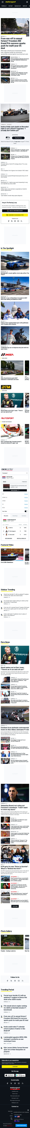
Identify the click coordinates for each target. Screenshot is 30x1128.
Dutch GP (9, 476)
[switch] (26, 511)
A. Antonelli (11, 534)
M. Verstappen (12, 531)
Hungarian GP (11, 519)
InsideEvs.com (15, 1091)
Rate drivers (8, 538)
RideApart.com (15, 1102)
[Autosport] (7, 418)
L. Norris (10, 527)
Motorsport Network (12, 1125)
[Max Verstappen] (6, 531)
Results (26, 494)
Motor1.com (15, 1093)
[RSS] (21, 221)
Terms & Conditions (7, 1123)
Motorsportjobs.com (15, 1095)
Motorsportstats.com (15, 1100)
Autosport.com (15, 1098)
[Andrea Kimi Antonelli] (6, 534)
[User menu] (27, 2)
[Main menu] (2, 2)
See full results (21, 538)
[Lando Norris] (6, 527)
